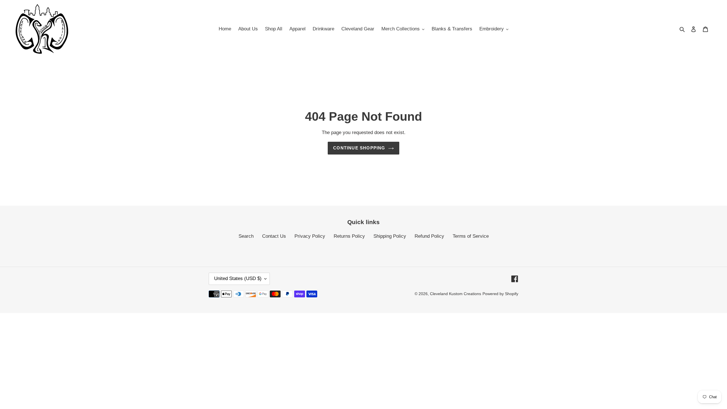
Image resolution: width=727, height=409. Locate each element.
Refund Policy (429, 236)
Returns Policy (349, 236)
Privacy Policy (309, 236)
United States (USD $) (238, 278)
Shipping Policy (389, 236)
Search (246, 236)
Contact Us (274, 236)
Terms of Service (471, 236)
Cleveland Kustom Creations (455, 293)
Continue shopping (359, 147)
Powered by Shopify (500, 293)
